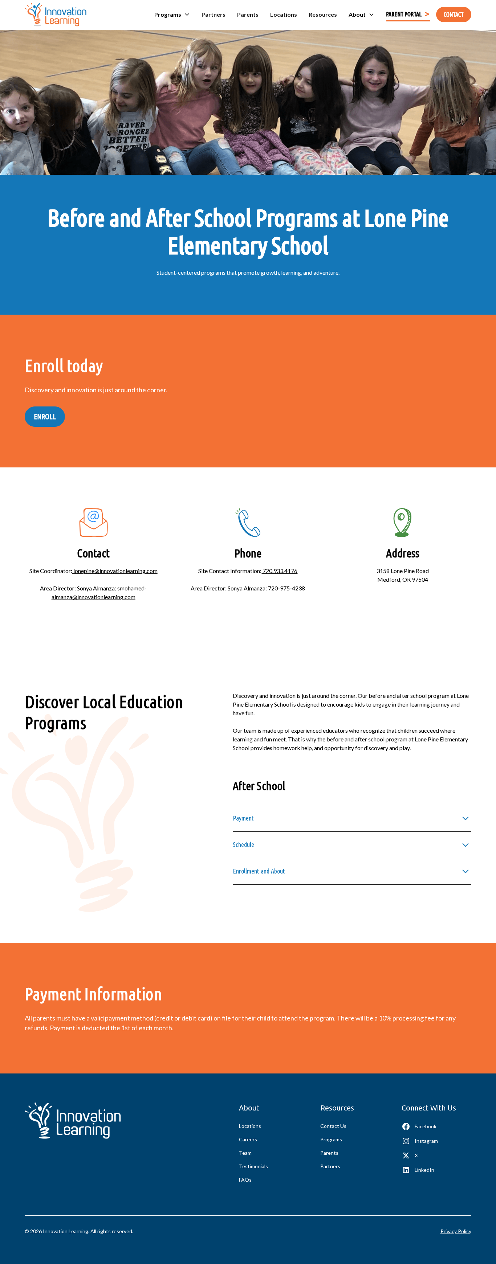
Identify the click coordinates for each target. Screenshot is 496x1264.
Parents (248, 14)
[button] (172, 14)
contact (454, 14)
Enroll (45, 416)
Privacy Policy (455, 1231)
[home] (55, 14)
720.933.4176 (279, 570)
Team (245, 1153)
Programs (331, 1139)
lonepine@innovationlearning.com (115, 570)
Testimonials (253, 1166)
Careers (248, 1139)
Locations (283, 14)
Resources (323, 14)
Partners (213, 14)
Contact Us (333, 1126)
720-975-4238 (286, 588)
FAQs (245, 1180)
